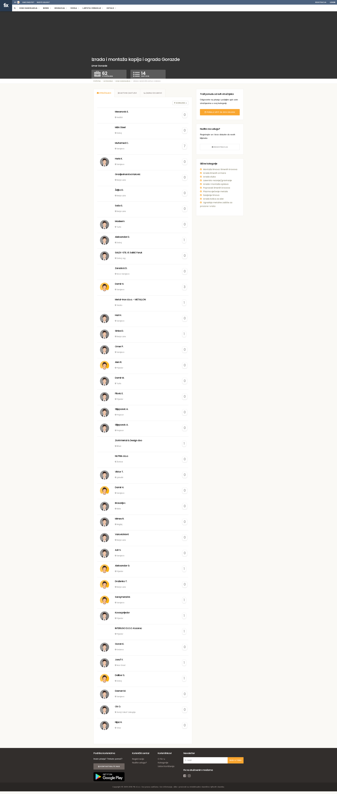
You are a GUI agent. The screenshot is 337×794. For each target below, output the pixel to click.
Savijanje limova (211, 195)
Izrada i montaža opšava (215, 184)
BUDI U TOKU (236, 760)
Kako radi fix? (28, 2)
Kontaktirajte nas (110, 766)
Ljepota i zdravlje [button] (92, 8)
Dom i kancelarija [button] (28, 8)
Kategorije (108, 81)
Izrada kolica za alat (213, 198)
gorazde (180, 103)
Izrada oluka (209, 176)
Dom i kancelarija (123, 81)
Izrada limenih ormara (214, 173)
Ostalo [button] (110, 8)
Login (332, 2)
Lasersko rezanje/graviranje (217, 180)
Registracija (320, 2)
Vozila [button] (73, 8)
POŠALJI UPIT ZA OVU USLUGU (220, 112)
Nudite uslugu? (43, 2)
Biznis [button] (46, 8)
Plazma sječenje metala (215, 191)
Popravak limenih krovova (216, 187)
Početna (97, 81)
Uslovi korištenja (166, 766)
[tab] (104, 93)
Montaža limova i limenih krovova (220, 169)
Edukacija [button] (59, 8)
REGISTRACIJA (221, 147)
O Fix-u (161, 758)
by (15, 2)
